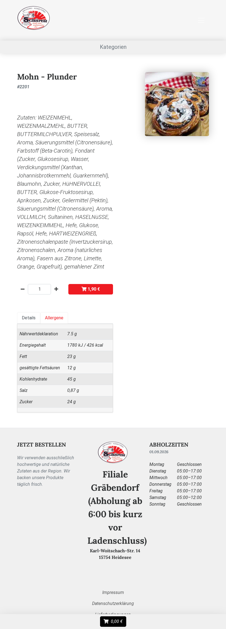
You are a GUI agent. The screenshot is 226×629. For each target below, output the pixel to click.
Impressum (113, 592)
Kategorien (113, 47)
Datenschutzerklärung (113, 603)
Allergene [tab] (54, 317)
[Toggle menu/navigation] (201, 20)
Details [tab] (29, 317)
